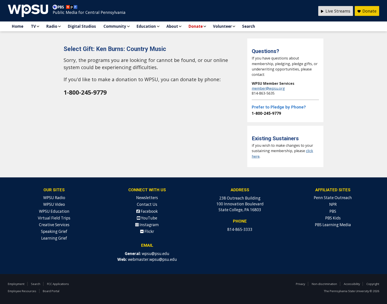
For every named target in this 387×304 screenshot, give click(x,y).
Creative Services (54, 224)
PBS (332, 211)
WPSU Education (54, 211)
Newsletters (147, 197)
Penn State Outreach (333, 197)
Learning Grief (54, 238)
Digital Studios (82, 26)
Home (17, 26)
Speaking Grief (54, 231)
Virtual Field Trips (54, 218)
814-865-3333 (239, 229)
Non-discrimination (324, 284)
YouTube (148, 218)
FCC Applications (58, 284)
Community (114, 26)
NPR (333, 204)
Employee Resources (22, 291)
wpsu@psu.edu (155, 253)
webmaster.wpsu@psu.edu (152, 259)
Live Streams (337, 11)
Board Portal (51, 291)
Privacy (300, 284)
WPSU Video (54, 204)
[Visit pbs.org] (59, 8)
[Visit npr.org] (71, 8)
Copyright (372, 284)
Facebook (149, 211)
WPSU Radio (54, 197)
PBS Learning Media (333, 224)
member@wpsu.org (268, 88)
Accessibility (352, 284)
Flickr (149, 231)
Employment (16, 284)
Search (248, 26)
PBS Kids (333, 218)
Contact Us (147, 204)
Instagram (149, 224)
